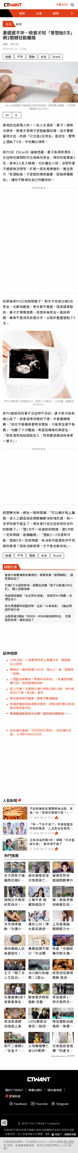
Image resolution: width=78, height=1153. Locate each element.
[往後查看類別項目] (69, 13)
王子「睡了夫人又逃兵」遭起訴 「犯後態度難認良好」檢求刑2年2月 (14, 975)
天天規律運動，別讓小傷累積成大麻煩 (14, 926)
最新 (22, 13)
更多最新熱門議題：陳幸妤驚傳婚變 (34, 698)
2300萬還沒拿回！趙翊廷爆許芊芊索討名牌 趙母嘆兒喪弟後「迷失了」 (38, 1023)
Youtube (42, 1103)
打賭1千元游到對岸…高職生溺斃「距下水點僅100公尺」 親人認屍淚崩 (38, 587)
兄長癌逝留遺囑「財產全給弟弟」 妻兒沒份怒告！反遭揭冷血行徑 (62, 1048)
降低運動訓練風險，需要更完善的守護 (62, 1023)
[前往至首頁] (13, 5)
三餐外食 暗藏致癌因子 (37, 902)
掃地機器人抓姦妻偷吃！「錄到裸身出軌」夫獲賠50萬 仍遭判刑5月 (15, 950)
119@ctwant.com (29, 733)
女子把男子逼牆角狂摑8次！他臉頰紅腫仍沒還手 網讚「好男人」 (14, 877)
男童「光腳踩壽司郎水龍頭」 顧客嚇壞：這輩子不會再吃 (62, 950)
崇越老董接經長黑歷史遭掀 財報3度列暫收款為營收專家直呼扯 (42, 706)
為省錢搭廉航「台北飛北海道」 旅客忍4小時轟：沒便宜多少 (38, 597)
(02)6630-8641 (42, 730)
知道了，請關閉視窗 (65, 1134)
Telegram (62, 1103)
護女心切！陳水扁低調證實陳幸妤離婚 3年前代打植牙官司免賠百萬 (38, 926)
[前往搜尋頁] (72, 5)
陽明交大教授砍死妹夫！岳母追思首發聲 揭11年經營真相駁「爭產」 (15, 902)
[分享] (4, 1122)
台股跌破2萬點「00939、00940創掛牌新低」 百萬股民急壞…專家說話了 (38, 618)
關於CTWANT (14, 1090)
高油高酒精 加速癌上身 (13, 1023)
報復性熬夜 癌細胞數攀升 (62, 877)
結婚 (8, 56)
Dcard (56, 56)
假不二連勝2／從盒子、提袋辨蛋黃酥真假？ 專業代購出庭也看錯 (14, 1048)
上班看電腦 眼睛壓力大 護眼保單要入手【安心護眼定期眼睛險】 (62, 926)
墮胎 (32, 56)
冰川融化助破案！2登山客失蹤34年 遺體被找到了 (39, 975)
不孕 (20, 56)
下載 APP (62, 4)
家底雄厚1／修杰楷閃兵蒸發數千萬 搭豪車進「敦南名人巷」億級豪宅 (62, 999)
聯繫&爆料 (35, 1090)
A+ (7, 115)
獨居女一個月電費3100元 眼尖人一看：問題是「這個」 (42, 671)
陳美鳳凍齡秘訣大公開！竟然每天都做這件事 (38, 713)
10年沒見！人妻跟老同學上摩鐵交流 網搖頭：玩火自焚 (41, 662)
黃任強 (14, 44)
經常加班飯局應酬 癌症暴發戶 (62, 975)
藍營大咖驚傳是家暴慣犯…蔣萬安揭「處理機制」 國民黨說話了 (39, 577)
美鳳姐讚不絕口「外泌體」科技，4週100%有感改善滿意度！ (38, 950)
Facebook (20, 1103)
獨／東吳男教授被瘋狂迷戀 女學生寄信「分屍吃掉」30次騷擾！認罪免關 (63, 902)
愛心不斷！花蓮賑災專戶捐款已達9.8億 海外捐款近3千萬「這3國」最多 (42, 690)
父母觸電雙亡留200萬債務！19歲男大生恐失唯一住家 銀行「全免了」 (39, 1048)
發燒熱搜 (14, 1096)
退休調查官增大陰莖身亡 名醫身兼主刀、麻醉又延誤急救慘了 (38, 877)
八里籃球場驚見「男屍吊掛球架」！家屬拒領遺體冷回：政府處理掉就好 (41, 681)
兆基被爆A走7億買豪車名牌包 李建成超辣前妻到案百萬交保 (15, 999)
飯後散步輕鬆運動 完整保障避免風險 (38, 999)
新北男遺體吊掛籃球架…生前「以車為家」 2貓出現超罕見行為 (38, 608)
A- (16, 115)
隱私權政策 (54, 1090)
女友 (43, 56)
